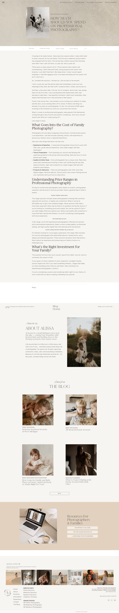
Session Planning (73, 478)
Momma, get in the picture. (105, 306)
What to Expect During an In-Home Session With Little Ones (79, 482)
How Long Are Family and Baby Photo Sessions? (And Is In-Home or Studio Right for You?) (37, 482)
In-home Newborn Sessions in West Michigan (34, 430)
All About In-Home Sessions (78, 430)
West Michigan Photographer (59, 14)
